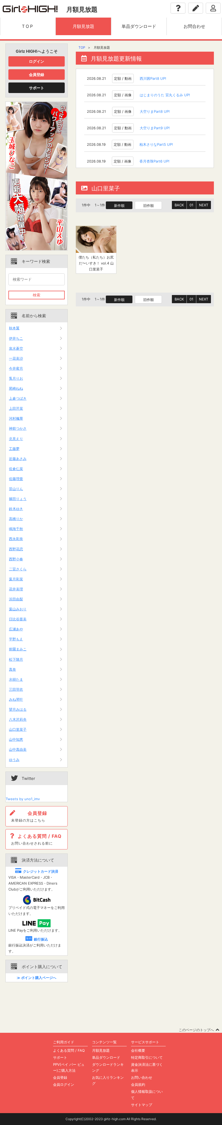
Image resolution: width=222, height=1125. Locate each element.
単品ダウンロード (106, 1057)
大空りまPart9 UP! (155, 128)
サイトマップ (141, 1105)
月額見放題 (101, 1050)
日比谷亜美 (18, 619)
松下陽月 (16, 659)
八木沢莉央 (18, 719)
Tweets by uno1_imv (23, 799)
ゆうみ (14, 759)
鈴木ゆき (16, 509)
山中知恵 (16, 739)
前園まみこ (18, 649)
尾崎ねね (16, 388)
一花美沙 (16, 358)
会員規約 (138, 1084)
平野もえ (16, 639)
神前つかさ (18, 428)
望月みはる (18, 709)
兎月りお (16, 378)
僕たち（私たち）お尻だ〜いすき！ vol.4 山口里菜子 (96, 263)
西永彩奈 (16, 539)
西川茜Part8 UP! (153, 78)
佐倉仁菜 (16, 468)
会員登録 (36, 74)
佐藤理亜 (16, 479)
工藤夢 (14, 448)
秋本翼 (14, 328)
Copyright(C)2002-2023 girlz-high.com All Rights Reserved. (111, 1119)
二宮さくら (18, 569)
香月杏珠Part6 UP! (154, 161)
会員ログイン (63, 1084)
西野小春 (16, 559)
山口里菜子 (18, 729)
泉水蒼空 (16, 348)
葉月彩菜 (16, 579)
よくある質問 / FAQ (69, 1050)
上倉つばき (18, 398)
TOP (82, 47)
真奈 (12, 669)
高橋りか (16, 519)
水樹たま (16, 679)
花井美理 (16, 589)
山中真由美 (18, 749)
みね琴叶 (16, 699)
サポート (36, 87)
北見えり (16, 438)
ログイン (36, 61)
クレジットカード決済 (40, 871)
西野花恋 (16, 549)
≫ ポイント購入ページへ (36, 977)
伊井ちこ (16, 338)
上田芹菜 (16, 408)
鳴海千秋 (16, 529)
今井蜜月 (16, 368)
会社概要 (138, 1050)
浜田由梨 (16, 599)
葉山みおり (18, 609)
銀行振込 (41, 939)
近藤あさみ (18, 458)
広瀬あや (16, 629)
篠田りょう (18, 499)
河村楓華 (16, 418)
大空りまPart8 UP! (155, 111)
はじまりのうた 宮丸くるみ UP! (165, 95)
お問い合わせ (141, 1077)
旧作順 (148, 205)
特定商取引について (147, 1057)
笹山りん (16, 489)
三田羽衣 (16, 689)
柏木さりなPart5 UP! (156, 144)
